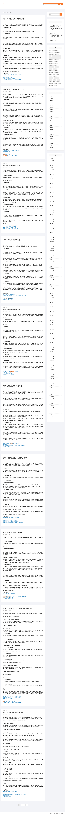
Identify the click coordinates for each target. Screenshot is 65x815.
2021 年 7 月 (52, 293)
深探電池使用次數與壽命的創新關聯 (12, 386)
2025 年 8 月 (52, 183)
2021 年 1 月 (52, 306)
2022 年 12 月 (52, 255)
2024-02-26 (5, 307)
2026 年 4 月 (52, 167)
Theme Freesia (55, 813)
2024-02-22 (5, 710)
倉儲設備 (51, 100)
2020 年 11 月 (52, 311)
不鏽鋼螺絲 (51, 59)
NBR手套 (51, 98)
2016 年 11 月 (52, 416)
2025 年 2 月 (52, 196)
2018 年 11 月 (52, 365)
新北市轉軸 (56, 72)
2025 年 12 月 (52, 174)
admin (6, 91)
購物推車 (58, 81)
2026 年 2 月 (52, 169)
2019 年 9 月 (52, 342)
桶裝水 (50, 74)
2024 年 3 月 (52, 221)
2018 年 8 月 (52, 371)
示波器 (50, 79)
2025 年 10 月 (52, 178)
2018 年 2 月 (52, 383)
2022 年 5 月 (52, 270)
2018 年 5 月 (52, 376)
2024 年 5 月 (52, 216)
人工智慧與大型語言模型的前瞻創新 (12, 532)
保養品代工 (51, 61)
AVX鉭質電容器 (56, 52)
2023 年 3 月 (52, 248)
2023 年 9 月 (52, 234)
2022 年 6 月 (52, 268)
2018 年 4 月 (52, 378)
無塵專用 (51, 127)
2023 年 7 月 (52, 239)
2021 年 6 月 (52, 295)
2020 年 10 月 (52, 313)
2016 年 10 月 (52, 419)
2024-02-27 (5, 17)
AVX (50, 50)
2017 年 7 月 (52, 398)
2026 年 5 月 (52, 165)
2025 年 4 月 (52, 192)
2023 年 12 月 (52, 228)
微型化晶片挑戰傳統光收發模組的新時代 (14, 712)
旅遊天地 (51, 114)
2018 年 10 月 (52, 367)
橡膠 (54, 74)
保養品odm (56, 59)
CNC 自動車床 (51, 54)
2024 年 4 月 (52, 219)
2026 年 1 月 (52, 172)
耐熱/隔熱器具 (52, 134)
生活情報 (51, 129)
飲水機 (56, 85)
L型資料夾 (56, 54)
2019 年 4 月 (52, 353)
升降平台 (50, 65)
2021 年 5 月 (52, 297)
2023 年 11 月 (52, 230)
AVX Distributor (55, 50)
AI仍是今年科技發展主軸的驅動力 (12, 240)
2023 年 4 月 (52, 246)
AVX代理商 (51, 52)
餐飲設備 (51, 147)
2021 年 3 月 (52, 302)
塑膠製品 (51, 109)
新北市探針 (51, 72)
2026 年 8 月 (52, 158)
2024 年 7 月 (52, 212)
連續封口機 (51, 83)
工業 (2, 4)
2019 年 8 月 (52, 344)
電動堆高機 (51, 85)
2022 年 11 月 (52, 257)
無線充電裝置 (5, 155)
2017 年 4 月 (52, 405)
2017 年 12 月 (52, 387)
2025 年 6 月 (52, 187)
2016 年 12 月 (52, 414)
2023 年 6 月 (52, 241)
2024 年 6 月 (52, 214)
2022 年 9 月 (52, 261)
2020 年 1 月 (52, 333)
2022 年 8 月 (52, 264)
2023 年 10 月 (52, 232)
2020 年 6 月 (52, 322)
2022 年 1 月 (52, 279)
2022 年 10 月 (52, 259)
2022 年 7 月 (52, 266)
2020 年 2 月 (52, 331)
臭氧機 (58, 79)
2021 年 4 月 (52, 300)
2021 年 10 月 (52, 286)
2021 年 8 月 (52, 291)
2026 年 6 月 (52, 163)
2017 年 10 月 (52, 392)
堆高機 (55, 65)
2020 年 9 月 (52, 315)
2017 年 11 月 (52, 389)
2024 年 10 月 (52, 205)
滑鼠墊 (50, 76)
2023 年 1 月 (52, 252)
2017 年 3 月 (52, 407)
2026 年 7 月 (52, 160)
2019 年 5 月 (52, 351)
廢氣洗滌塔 (55, 68)
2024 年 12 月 (52, 201)
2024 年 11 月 (52, 203)
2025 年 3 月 (52, 194)
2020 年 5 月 (52, 324)
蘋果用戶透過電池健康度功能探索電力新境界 (15, 458)
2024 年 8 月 (52, 210)
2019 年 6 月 (52, 349)
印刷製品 (51, 102)
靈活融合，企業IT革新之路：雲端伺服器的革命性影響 (17, 608)
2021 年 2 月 (52, 304)
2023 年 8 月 (52, 237)
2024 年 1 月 (52, 225)
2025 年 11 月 (52, 176)
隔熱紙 (60, 83)
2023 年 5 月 (52, 243)
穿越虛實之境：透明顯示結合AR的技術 (13, 89)
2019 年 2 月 (52, 358)
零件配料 (51, 141)
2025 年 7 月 (52, 185)
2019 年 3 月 (52, 356)
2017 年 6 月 (52, 401)
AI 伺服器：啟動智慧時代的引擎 (11, 165)
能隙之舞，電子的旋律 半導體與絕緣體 (13, 19)
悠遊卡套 (50, 70)
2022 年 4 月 (52, 273)
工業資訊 (10, 91)
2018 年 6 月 (52, 374)
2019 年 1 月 (52, 360)
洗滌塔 (58, 74)
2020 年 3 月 (52, 329)
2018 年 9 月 (52, 369)
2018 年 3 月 (52, 380)
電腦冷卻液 (51, 143)
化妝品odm (55, 63)
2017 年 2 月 (52, 410)
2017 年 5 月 (52, 403)
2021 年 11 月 (52, 284)
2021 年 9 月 (52, 288)
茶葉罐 (50, 81)
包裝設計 (50, 63)
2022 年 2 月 (52, 277)
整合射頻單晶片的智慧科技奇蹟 (11, 309)
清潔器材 (51, 123)
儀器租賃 (56, 61)
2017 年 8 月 (52, 396)
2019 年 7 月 (52, 347)
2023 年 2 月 (52, 250)
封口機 (50, 68)
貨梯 (54, 81)
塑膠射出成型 (52, 107)
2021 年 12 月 (52, 282)
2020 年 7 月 (52, 320)
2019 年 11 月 (52, 338)
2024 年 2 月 (52, 223)
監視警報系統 (52, 132)
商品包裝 (51, 105)
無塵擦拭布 (55, 76)
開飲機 (56, 83)
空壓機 (54, 79)
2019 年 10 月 (52, 340)
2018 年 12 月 (52, 362)
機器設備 (51, 118)
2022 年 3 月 (52, 275)
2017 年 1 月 (52, 412)
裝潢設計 (51, 136)
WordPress (62, 813)
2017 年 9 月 (52, 394)
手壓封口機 (55, 70)
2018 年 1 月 (52, 385)
